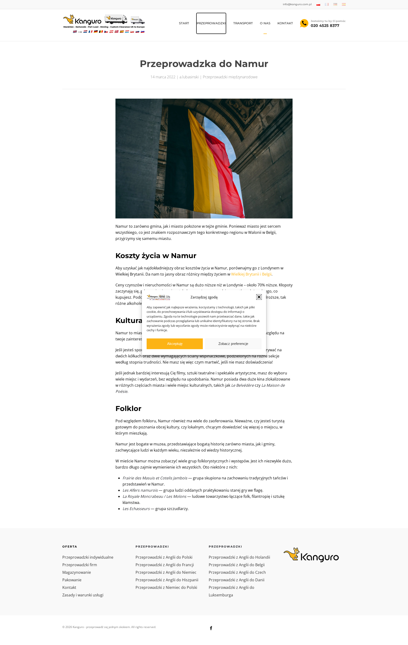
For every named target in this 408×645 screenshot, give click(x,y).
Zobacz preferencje (233, 344)
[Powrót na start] (103, 23)
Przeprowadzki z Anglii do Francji (165, 564)
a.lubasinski (189, 77)
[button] (259, 297)
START (184, 23)
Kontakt (69, 587)
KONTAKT (285, 23)
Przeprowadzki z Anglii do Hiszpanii (167, 579)
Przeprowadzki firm (79, 564)
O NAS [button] (265, 23)
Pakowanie (71, 579)
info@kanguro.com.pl (297, 4)
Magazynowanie (76, 572)
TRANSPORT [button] (243, 23)
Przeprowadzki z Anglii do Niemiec (166, 572)
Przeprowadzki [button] (211, 23)
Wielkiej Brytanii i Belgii (251, 274)
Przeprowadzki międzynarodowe (230, 77)
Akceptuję (175, 344)
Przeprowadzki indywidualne (87, 557)
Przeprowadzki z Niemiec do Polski (166, 587)
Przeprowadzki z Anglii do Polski (164, 557)
